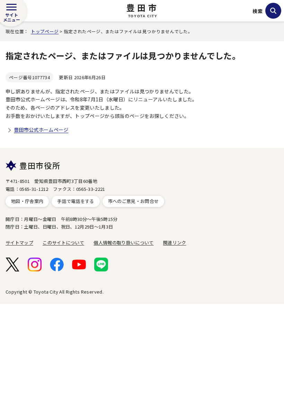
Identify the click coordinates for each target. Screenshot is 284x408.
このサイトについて (63, 242)
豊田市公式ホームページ (41, 129)
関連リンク (174, 242)
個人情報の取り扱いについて (123, 242)
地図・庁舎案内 (27, 201)
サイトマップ (19, 242)
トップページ (45, 31)
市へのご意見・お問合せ (133, 201)
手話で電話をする (75, 201)
